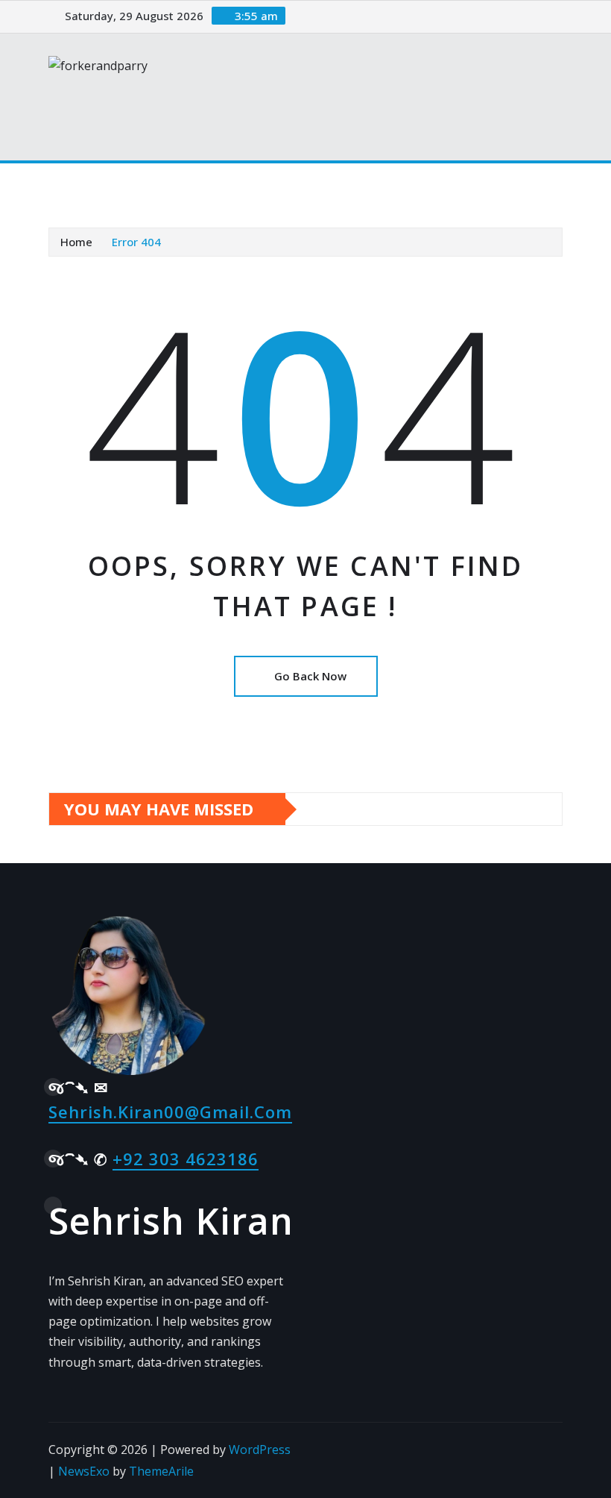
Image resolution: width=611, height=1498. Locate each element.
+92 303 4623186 (186, 1158)
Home (76, 241)
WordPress (260, 1449)
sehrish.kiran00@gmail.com (170, 1111)
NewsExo (84, 1471)
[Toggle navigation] (69, 184)
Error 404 (136, 241)
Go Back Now (310, 675)
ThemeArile (161, 1471)
